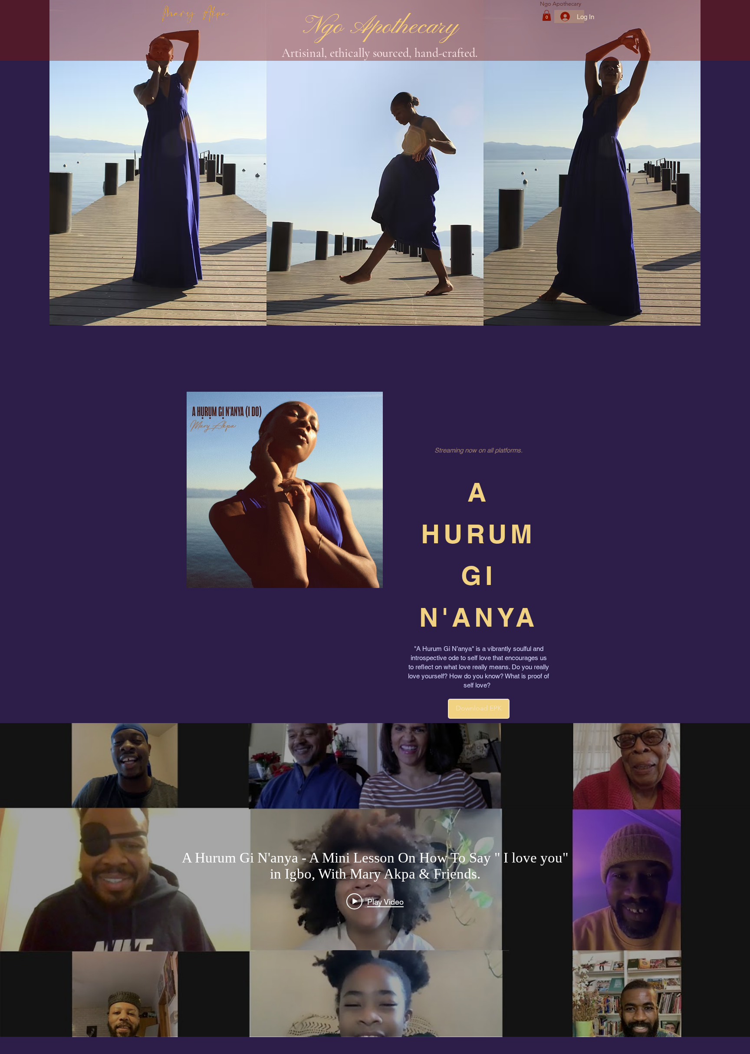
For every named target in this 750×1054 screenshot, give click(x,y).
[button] (546, 15)
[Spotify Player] (478, 428)
